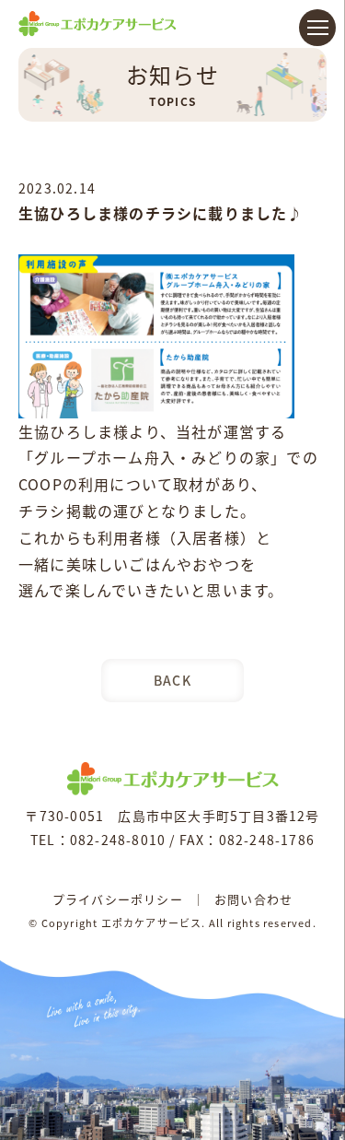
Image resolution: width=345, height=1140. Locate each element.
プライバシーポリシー (117, 899)
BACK (172, 680)
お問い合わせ (253, 899)
